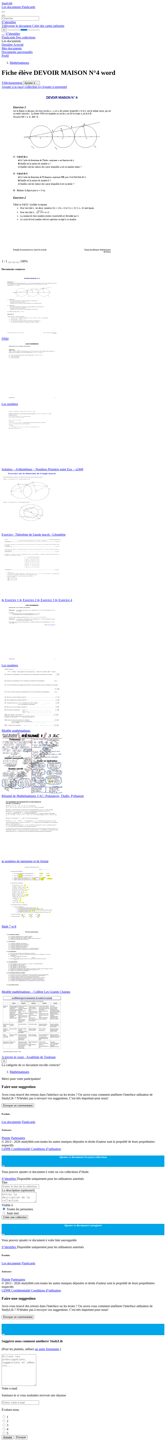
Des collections (25, 37)
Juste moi (13, 1213)
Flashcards (28, 7)
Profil (5, 55)
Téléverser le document (17, 26)
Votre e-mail (9, 1388)
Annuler (7, 1437)
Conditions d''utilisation (46, 1149)
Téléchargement (12, 83)
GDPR (6, 1149)
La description (18, 1190)
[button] (9, 262)
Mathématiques (19, 62)
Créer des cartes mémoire (48, 26)
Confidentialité (21, 1149)
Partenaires (18, 1138)
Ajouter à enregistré (54, 87)
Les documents (12, 7)
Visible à (7, 1205)
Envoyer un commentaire (18, 1105)
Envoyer (21, 1437)
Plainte (6, 1138)
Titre (4, 1182)
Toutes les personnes (20, 1209)
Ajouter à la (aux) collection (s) (22, 87)
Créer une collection (15, 1217)
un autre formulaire (47, 1349)
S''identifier (9, 22)
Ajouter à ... (31, 83)
